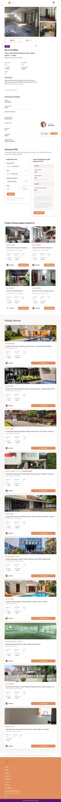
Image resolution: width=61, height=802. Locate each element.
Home (6, 767)
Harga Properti (11, 163)
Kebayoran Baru (26, 755)
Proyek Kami (8, 788)
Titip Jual (7, 785)
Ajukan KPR (39, 213)
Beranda (6, 755)
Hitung (11, 194)
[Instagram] (5, 796)
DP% (8, 170)
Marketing (8, 779)
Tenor (17, 185)
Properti (7, 776)
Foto (13, 40)
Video (29, 40)
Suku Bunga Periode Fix (12, 178)
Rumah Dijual (11, 755)
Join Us (7, 782)
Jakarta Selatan (18, 755)
